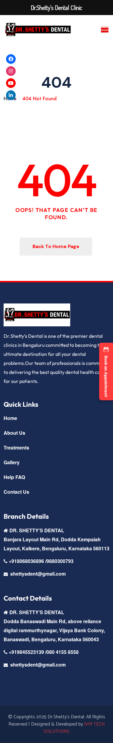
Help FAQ (14, 477)
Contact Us (16, 491)
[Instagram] (11, 71)
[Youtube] (11, 83)
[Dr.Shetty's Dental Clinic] (38, 29)
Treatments (16, 447)
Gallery (12, 462)
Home (10, 418)
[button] (106, 371)
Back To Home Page (56, 246)
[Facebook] (11, 59)
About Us (14, 432)
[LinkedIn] (11, 95)
